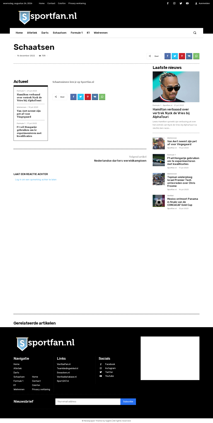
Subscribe (128, 401)
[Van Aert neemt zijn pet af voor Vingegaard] (159, 143)
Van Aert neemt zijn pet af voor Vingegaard (29, 113)
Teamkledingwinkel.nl (67, 368)
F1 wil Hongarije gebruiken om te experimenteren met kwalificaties (29, 131)
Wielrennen (21, 107)
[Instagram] (174, 3)
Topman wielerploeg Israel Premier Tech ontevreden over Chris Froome (181, 182)
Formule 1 (21, 91)
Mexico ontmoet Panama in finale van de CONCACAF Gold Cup (182, 201)
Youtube (109, 376)
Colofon (36, 385)
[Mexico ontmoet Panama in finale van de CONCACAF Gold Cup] (159, 201)
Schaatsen (19, 377)
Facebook (110, 364)
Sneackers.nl (63, 372)
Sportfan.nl (167, 105)
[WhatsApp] (196, 56)
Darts (16, 372)
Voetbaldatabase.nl (67, 377)
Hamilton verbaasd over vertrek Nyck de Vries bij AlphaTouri (29, 97)
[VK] (189, 56)
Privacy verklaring (41, 389)
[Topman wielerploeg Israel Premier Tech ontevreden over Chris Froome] (159, 179)
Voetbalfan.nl (63, 364)
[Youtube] (187, 3)
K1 (15, 385)
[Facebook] (168, 3)
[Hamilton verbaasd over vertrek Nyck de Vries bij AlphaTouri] (176, 86)
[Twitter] (181, 3)
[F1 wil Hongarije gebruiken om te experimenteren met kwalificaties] (159, 160)
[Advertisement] (176, 261)
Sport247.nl (63, 381)
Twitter (109, 372)
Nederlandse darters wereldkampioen (120, 160)
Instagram (110, 368)
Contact (36, 381)
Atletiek (18, 368)
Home (16, 364)
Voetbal (170, 196)
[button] (194, 32)
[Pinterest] (182, 56)
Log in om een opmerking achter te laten (35, 179)
